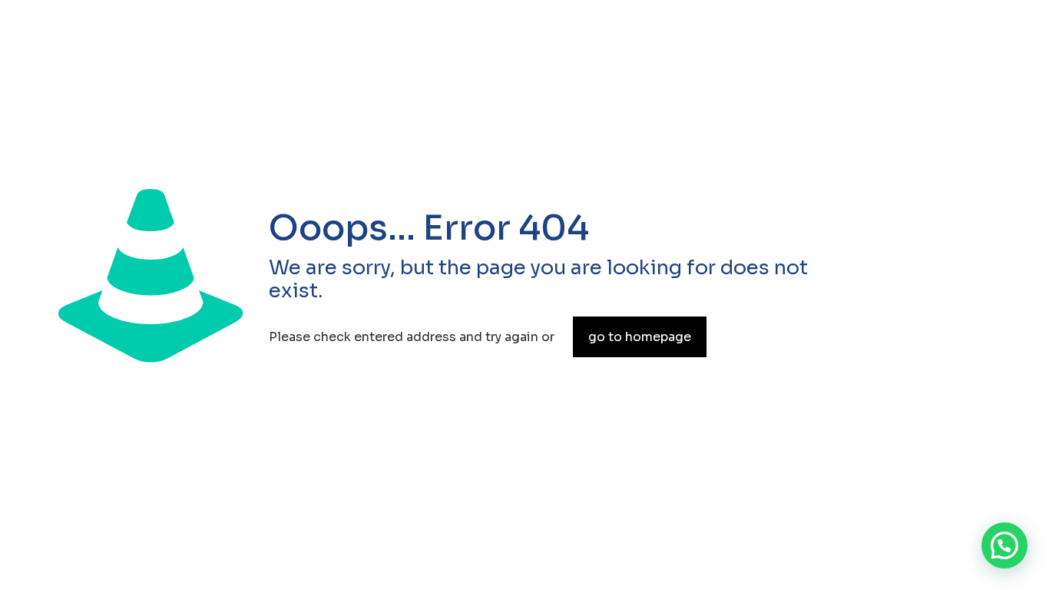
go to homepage (639, 337)
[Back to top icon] (956, 548)
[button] (1004, 545)
